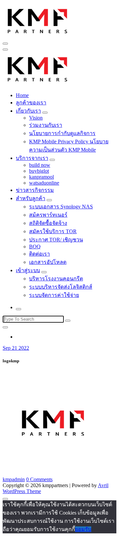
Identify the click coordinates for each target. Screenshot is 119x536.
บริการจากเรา (32, 158)
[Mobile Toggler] (45, 113)
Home (22, 95)
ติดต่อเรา (39, 254)
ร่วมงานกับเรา (45, 125)
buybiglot (39, 171)
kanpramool (41, 177)
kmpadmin (14, 479)
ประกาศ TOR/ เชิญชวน (56, 239)
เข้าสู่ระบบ (28, 270)
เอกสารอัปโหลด (47, 262)
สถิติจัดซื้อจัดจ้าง (48, 223)
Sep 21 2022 (16, 348)
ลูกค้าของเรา (31, 102)
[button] (38, 20)
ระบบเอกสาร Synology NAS (61, 206)
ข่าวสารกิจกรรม (35, 190)
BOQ (35, 246)
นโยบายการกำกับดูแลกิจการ (62, 133)
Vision (36, 118)
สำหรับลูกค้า (30, 198)
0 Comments (39, 479)
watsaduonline (44, 183)
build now (39, 165)
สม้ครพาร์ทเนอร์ (48, 215)
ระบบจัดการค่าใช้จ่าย (54, 295)
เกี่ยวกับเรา (28, 111)
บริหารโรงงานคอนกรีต (56, 278)
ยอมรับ (83, 529)
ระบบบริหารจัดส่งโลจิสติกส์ (60, 287)
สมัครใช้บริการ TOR (53, 231)
